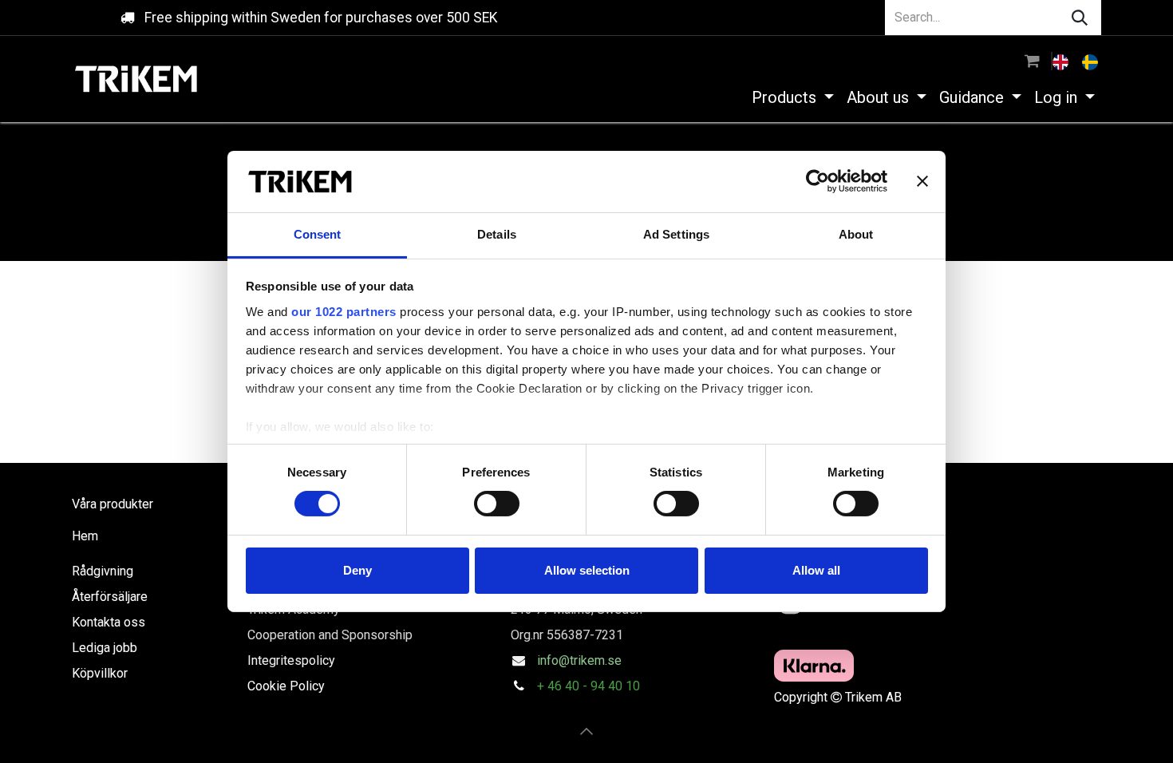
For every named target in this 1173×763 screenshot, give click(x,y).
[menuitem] (1062, 60)
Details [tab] (496, 234)
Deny (357, 570)
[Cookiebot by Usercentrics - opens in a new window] (817, 181)
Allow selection (587, 570)
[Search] (1079, 17)
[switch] (496, 503)
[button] (586, 731)
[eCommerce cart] (1032, 60)
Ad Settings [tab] (676, 234)
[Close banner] (922, 181)
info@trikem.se (579, 660)
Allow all (816, 570)
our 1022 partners (344, 311)
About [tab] (856, 234)
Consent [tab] (318, 234)
